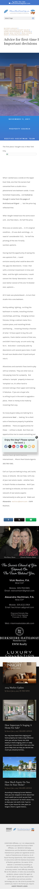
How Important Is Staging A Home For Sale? (18, 726)
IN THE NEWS (25, 691)
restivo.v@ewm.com (20, 501)
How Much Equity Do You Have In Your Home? (17, 783)
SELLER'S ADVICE (25, 731)
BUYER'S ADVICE (10, 28)
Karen (8, 691)
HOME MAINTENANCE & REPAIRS (17, 32)
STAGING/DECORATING (19, 35)
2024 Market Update (14, 687)
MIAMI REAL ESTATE (12, 33)
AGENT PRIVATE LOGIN (19, 886)
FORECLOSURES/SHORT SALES (16, 30)
